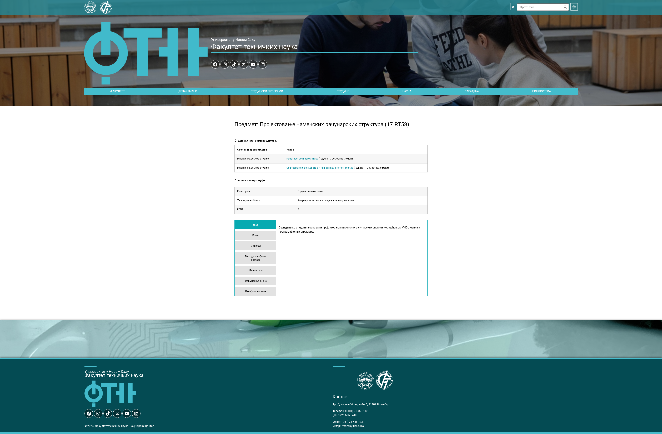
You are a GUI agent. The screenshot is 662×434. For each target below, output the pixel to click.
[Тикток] (234, 64)
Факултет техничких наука (254, 46)
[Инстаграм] (224, 64)
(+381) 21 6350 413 (345, 415)
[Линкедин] (262, 64)
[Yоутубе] (253, 64)
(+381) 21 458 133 (351, 421)
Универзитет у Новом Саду (233, 40)
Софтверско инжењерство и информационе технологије (320, 167)
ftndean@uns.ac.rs (353, 426)
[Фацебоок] (215, 64)
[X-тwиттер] (243, 64)
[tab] (255, 224)
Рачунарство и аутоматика (302, 158)
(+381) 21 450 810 (356, 411)
